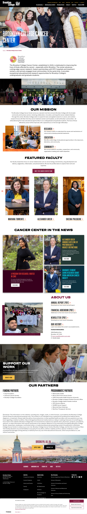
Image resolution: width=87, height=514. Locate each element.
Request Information (52, 2)
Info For (74, 5)
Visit (60, 2)
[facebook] (72, 477)
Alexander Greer (45, 219)
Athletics (39, 489)
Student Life (60, 5)
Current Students (27, 480)
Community (49, 146)
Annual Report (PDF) (60, 302)
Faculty (25, 486)
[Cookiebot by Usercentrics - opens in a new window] (8, 512)
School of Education (56, 480)
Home (4, 50)
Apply (63, 2)
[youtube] (79, 477)
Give (72, 2)
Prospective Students (28, 477)
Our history (56, 324)
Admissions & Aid (50, 5)
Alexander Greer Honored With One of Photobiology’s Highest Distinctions (70, 243)
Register (68, 2)
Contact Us (49, 447)
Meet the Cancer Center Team (43, 171)
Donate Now (8, 377)
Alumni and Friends (28, 483)
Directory (39, 477)
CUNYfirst (39, 483)
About (68, 5)
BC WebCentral (41, 486)
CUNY (38, 480)
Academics (39, 5)
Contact (76, 2)
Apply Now (37, 447)
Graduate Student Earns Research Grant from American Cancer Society (70, 274)
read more (15, 285)
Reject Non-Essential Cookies (76, 507)
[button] (3, 191)
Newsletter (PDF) (58, 317)
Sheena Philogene (73, 219)
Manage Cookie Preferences (76, 504)
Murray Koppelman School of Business (60, 477)
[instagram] (77, 477)
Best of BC (81, 5)
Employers (26, 489)
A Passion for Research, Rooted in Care (23, 275)
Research (48, 128)
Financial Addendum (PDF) (62, 310)
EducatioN (48, 137)
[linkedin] (81, 477)
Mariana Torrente (16, 219)
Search (82, 2)
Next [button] (65, 91)
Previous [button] (21, 91)
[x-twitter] (74, 477)
